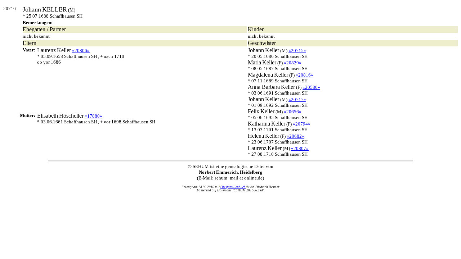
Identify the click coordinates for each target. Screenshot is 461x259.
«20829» (292, 62)
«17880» (93, 116)
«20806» (81, 50)
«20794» (301, 124)
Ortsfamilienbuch (233, 187)
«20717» (297, 99)
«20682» (295, 136)
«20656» (292, 111)
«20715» (297, 50)
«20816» (304, 75)
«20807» (300, 148)
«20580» (311, 87)
